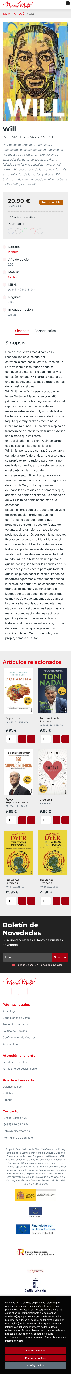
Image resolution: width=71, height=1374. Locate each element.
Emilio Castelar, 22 (15, 1117)
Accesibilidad (11, 1044)
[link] (31, 739)
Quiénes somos (12, 1086)
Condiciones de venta (16, 1017)
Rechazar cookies (35, 1358)
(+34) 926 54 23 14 (16, 1124)
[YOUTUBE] (24, 991)
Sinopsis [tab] (22, 331)
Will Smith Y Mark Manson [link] (28, 137)
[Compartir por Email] (33, 231)
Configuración (35, 1365)
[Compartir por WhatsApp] (25, 231)
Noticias (8, 1093)
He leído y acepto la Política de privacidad (39, 964)
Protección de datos (15, 1024)
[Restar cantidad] (14, 737)
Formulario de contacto (18, 1137)
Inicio (6, 13)
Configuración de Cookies (19, 1037)
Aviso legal (9, 1011)
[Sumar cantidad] (14, 741)
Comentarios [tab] (45, 331)
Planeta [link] (13, 252)
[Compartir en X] (18, 231)
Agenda (7, 1099)
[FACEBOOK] (6, 991)
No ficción (19, 13)
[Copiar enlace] (40, 231)
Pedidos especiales (15, 1062)
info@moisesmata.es (17, 1131)
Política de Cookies (15, 1031)
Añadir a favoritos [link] (22, 217)
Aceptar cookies (35, 1350)
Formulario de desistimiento (20, 1068)
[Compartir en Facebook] (11, 231)
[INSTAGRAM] (15, 991)
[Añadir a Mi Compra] (22, 739)
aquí (20, 1340)
